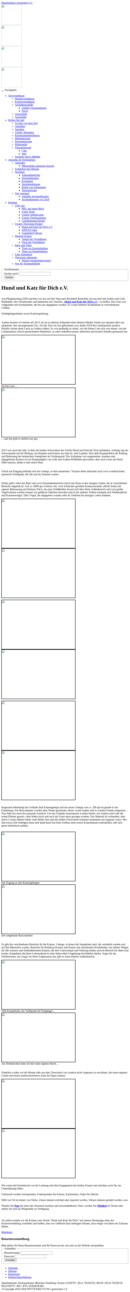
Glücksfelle (21, 114)
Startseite (13, 1268)
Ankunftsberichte (31, 175)
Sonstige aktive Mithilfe (27, 156)
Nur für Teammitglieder (27, 263)
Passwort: (9, 1256)
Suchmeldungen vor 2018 (35, 199)
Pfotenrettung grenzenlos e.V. (17, 2)
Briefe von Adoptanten (34, 187)
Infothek (12, 202)
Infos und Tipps (23, 245)
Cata (24, 150)
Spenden (19, 129)
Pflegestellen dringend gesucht (38, 165)
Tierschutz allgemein (26, 257)
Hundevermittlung (24, 98)
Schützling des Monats (27, 169)
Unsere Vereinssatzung (34, 217)
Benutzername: (12, 1252)
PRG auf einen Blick (33, 208)
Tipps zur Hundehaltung (35, 251)
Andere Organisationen (34, 107)
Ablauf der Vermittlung (34, 239)
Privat (25, 111)
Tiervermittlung (16, 95)
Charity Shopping (24, 132)
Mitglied (102, 1205)
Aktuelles (20, 162)
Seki (24, 153)
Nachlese (20, 172)
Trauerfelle (20, 117)
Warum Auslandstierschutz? (36, 260)
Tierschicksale (29, 190)
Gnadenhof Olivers (32, 233)
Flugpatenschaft (23, 141)
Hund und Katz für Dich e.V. (37, 227)
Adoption (20, 126)
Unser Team (28, 211)
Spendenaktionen (31, 184)
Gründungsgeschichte (33, 220)
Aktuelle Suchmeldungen (35, 196)
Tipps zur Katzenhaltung (35, 248)
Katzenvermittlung (25, 101)
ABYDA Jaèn (29, 230)
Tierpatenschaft (23, 147)
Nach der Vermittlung (33, 242)
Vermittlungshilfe (24, 104)
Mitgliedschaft (22, 138)
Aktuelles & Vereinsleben (21, 159)
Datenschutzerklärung (19, 1277)
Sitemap (12, 1271)
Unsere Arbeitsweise (33, 214)
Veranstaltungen (30, 178)
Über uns (20, 205)
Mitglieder (6, 1232)
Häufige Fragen (23, 236)
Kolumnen (27, 181)
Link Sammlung (23, 254)
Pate (16, 1205)
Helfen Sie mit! (16, 120)
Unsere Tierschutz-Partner (29, 223)
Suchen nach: (11, 273)
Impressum (14, 1274)
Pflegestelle (21, 144)
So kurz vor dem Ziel (26, 123)
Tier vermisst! (22, 193)
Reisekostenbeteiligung (27, 135)
